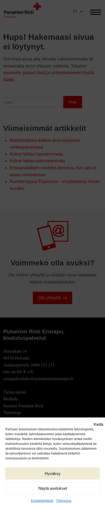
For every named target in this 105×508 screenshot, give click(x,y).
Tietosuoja (63, 501)
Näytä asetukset (52, 488)
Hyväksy (53, 473)
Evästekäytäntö (42, 501)
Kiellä (98, 424)
